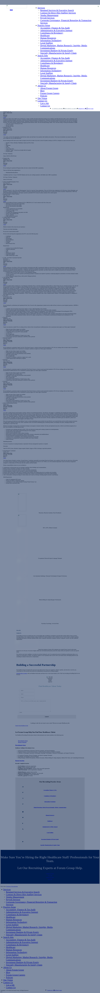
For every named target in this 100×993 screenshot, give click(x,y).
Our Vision (42, 98)
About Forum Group (49, 88)
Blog (42, 90)
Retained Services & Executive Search (57, 10)
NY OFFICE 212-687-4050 (72, 108)
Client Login (90, 108)
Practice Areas (44, 25)
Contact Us (42, 101)
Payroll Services (47, 18)
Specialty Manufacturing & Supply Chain (58, 53)
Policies (43, 95)
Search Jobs (43, 55)
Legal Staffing (46, 43)
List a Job (44, 103)
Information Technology (50, 40)
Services (41, 8)
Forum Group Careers (49, 93)
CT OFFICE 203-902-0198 (58, 108)
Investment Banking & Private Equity (56, 50)
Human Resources (48, 38)
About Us (42, 85)
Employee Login (83, 108)
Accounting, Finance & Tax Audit (55, 28)
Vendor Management (49, 15)
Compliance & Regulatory (51, 33)
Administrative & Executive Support (56, 30)
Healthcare (45, 35)
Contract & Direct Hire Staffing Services (58, 13)
